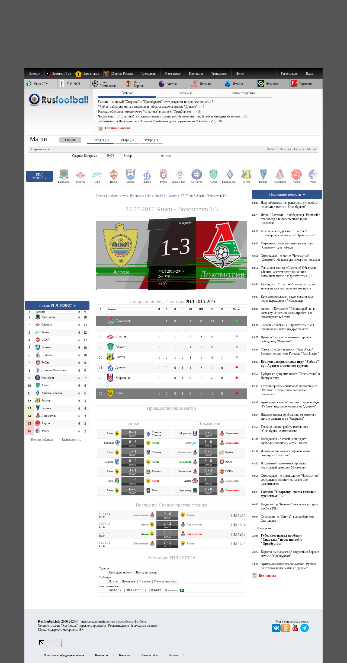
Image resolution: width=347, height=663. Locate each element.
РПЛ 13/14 (238, 515)
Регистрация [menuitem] (289, 73)
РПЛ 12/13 (238, 534)
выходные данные (144, 625)
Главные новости (117, 128)
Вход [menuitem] (309, 73)
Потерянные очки (165, 581)
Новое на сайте (149, 655)
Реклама (173, 655)
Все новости (267, 576)
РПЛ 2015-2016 (171, 271)
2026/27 (271, 149)
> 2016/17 (154, 590)
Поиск (240, 73)
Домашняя (129, 581)
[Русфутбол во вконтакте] (276, 631)
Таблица (299, 149)
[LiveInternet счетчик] (50, 646)
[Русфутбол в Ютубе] (295, 631)
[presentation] (65, 139)
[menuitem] (120, 73)
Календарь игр (71, 439)
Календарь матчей (120, 572)
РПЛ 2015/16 (182, 557)
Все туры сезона (146, 572)
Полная (113, 581)
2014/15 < (116, 590)
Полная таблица (42, 439)
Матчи (311, 149)
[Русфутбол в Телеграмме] (304, 631)
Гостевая (144, 581)
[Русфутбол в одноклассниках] (286, 631)
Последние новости (285, 194)
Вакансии (124, 655)
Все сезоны (174, 590)
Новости (285, 149)
